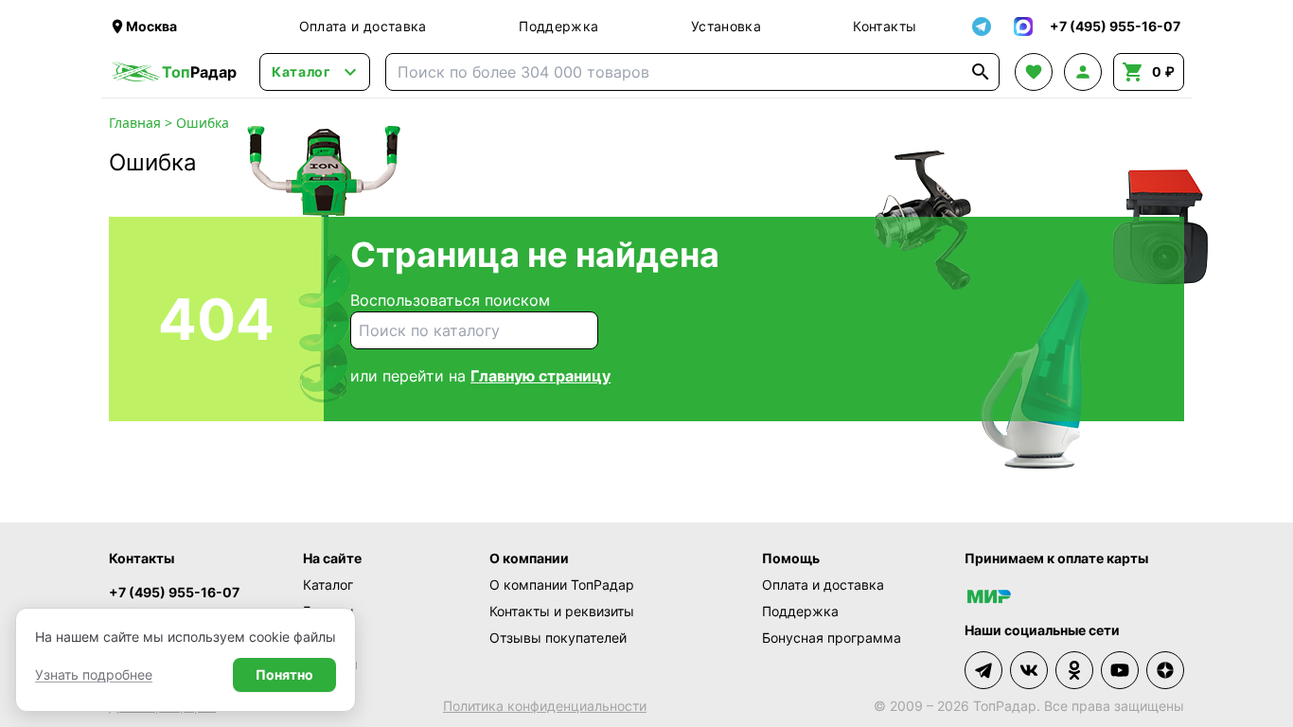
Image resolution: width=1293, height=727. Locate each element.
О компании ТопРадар (561, 584)
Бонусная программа (831, 637)
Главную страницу (540, 375)
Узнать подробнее (93, 674)
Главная (135, 123)
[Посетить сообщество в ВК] (1029, 670)
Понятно (284, 674)
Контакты (884, 26)
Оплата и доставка (363, 26)
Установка (726, 26)
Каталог (328, 584)
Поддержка (558, 26)
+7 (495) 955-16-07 (174, 592)
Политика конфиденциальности (544, 706)
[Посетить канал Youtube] (1120, 670)
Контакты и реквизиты (561, 611)
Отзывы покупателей (558, 637)
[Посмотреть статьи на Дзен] (1165, 670)
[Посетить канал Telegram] (983, 670)
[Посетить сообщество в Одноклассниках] (1074, 670)
